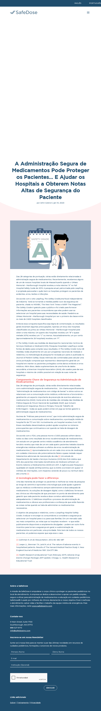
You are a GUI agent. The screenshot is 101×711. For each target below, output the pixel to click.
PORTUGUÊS (95, 3)
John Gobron (46, 203)
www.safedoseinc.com (42, 606)
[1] (31, 450)
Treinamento (23, 703)
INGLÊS (77, 3)
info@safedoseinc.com (20, 631)
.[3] (27, 474)
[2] (59, 456)
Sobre (12, 703)
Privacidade (35, 703)
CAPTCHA (15, 670)
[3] (17, 555)
